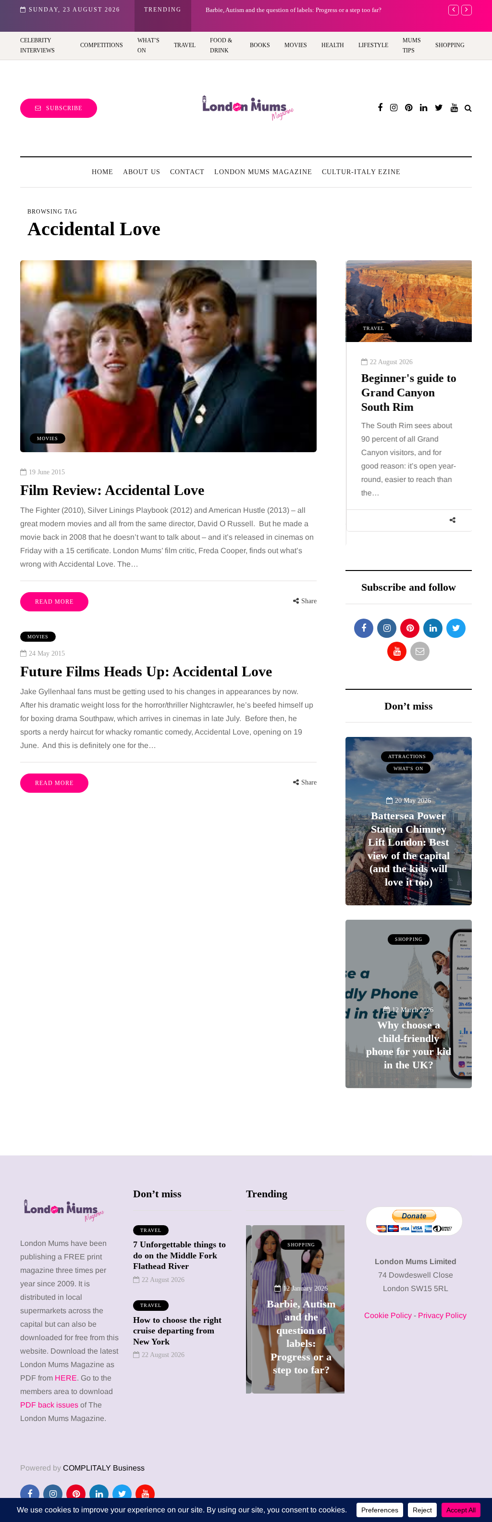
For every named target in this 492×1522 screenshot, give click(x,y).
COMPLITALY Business (104, 1468)
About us (141, 172)
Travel (185, 45)
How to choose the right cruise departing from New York (177, 1330)
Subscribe (64, 108)
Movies (295, 45)
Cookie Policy (388, 1315)
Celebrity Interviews (37, 45)
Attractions (407, 756)
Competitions (101, 45)
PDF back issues (50, 1405)
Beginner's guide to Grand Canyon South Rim (407, 392)
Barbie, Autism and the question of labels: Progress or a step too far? (295, 1337)
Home (102, 172)
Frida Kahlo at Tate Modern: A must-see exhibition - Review (302, 9)
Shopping (450, 45)
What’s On (148, 45)
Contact (187, 172)
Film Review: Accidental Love (112, 490)
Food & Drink (221, 45)
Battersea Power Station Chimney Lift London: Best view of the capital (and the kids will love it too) (409, 849)
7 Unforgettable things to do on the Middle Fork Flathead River (179, 1255)
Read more (54, 601)
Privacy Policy (442, 1315)
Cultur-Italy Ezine (361, 172)
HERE (66, 1378)
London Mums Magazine (263, 172)
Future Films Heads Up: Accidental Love (146, 671)
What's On (408, 768)
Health (332, 45)
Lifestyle (373, 45)
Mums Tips (412, 45)
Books (260, 45)
